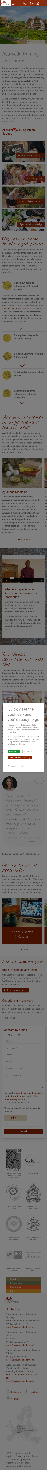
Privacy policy (12, 766)
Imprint (21, 766)
